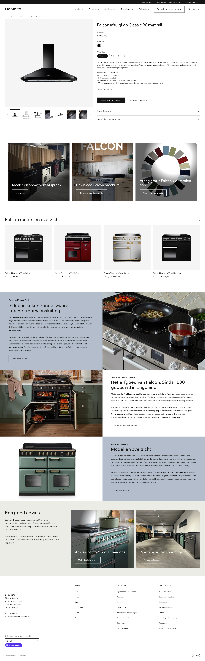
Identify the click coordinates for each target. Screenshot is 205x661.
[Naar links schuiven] (7, 114)
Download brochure (138, 100)
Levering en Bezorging (168, 618)
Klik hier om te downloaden (91, 193)
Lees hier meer (19, 358)
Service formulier (123, 618)
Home (7, 17)
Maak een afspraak (111, 100)
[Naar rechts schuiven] (90, 114)
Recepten (163, 623)
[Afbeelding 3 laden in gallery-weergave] (26, 115)
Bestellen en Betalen (167, 597)
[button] (192, 2)
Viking (77, 618)
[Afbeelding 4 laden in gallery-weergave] (37, 115)
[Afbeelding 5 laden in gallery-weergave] (49, 115)
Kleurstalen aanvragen (153, 193)
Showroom (121, 623)
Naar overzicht (121, 490)
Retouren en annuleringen (127, 612)
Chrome (102, 56)
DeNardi (23, 655)
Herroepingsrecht (166, 607)
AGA (76, 592)
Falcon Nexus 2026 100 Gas (17, 273)
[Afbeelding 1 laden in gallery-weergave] (15, 115)
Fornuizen (14, 17)
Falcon (77, 597)
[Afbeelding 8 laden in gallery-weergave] (83, 115)
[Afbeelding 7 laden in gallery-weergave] (71, 115)
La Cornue (79, 607)
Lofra (77, 612)
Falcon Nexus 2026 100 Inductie (167, 273)
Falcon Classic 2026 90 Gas (66, 273)
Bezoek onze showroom (169, 9)
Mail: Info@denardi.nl (87, 560)
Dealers (120, 597)
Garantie (120, 602)
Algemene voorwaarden (126, 592)
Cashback (163, 602)
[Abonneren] (37, 640)
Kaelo (77, 602)
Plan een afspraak (152, 560)
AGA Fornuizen (165, 592)
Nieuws (162, 612)
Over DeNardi (122, 628)
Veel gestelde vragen (167, 628)
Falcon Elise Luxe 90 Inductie (116, 273)
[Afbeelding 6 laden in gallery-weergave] (60, 115)
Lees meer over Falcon (125, 425)
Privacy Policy (122, 607)
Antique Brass (116, 56)
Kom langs (20, 193)
